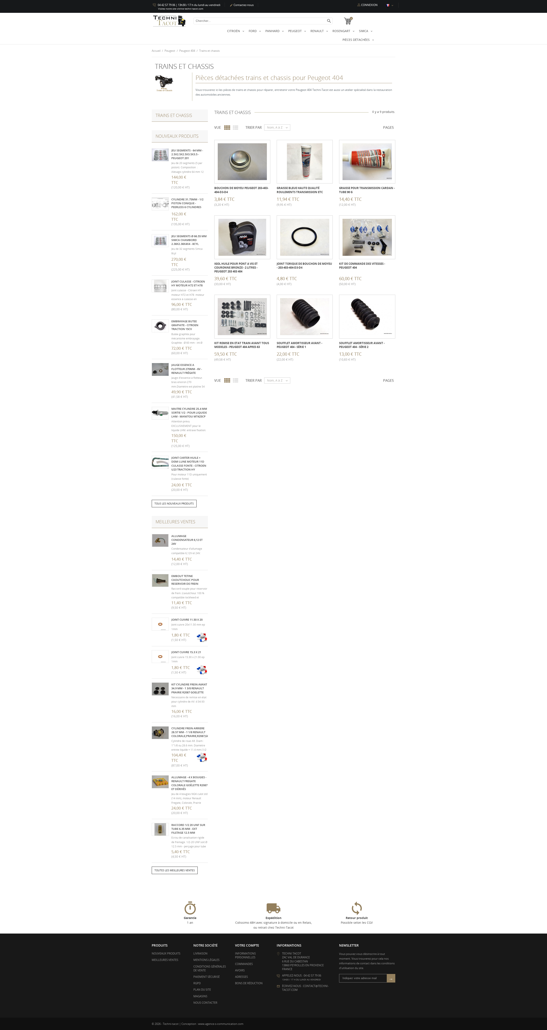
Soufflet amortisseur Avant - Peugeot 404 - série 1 (299, 345)
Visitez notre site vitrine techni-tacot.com (180, 8)
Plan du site (202, 990)
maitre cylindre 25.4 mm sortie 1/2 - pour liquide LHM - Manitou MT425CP (189, 412)
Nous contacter (205, 1003)
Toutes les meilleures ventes (174, 870)
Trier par (254, 127)
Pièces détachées (357, 40)
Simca (364, 31)
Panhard (272, 31)
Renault (317, 31)
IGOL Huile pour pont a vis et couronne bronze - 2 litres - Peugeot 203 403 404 (236, 267)
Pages (388, 127)
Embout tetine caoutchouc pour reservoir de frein (185, 580)
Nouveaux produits (166, 953)
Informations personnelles (245, 955)
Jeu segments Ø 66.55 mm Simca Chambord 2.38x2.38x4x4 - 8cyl (189, 240)
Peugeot (295, 31)
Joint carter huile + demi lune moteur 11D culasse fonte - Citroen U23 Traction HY (188, 463)
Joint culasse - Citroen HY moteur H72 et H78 (188, 283)
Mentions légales (206, 960)
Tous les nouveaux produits (174, 503)
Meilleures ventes (165, 960)
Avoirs (240, 970)
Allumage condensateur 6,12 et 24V (187, 540)
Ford (253, 31)
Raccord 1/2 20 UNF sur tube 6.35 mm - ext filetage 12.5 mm (188, 829)
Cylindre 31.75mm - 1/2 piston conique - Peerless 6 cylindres (187, 203)
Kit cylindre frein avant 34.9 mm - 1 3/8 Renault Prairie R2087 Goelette (189, 688)
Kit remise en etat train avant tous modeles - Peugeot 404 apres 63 (241, 345)
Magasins (200, 996)
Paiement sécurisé (206, 977)
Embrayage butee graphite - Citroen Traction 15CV (184, 325)
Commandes (244, 964)
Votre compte (247, 945)
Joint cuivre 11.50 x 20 (187, 620)
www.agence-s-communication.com (220, 1024)
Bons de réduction (249, 983)
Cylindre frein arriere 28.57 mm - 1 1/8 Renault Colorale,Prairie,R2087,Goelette (194, 732)
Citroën (234, 31)
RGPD (197, 983)
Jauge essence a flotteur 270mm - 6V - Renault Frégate (186, 368)
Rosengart (341, 31)
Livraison (200, 953)
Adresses (241, 977)
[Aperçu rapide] (236, 200)
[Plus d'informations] (245, 200)
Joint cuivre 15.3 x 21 (186, 652)
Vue (217, 127)
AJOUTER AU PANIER (215, 201)
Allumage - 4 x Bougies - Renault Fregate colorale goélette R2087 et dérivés (189, 783)
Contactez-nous (242, 5)
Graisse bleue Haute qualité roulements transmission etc (300, 190)
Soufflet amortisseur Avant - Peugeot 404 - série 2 (362, 345)
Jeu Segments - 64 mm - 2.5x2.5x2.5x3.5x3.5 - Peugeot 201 (187, 154)
